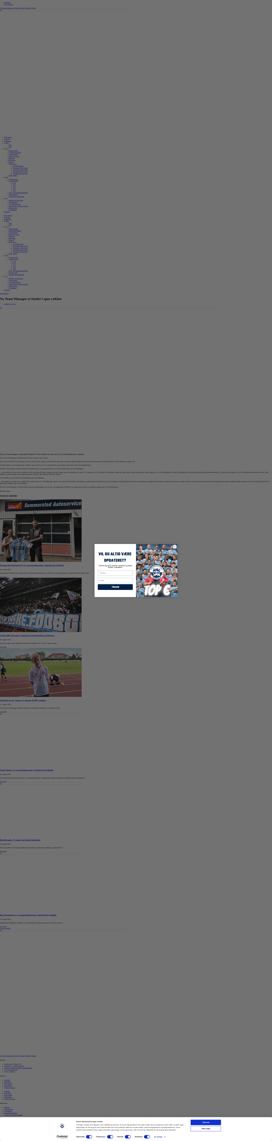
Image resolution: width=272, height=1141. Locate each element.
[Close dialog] (175, 547)
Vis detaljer (158, 1137)
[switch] (110, 1136)
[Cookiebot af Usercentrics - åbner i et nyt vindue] (62, 1136)
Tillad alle (205, 1122)
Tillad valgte (205, 1129)
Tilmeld (115, 587)
